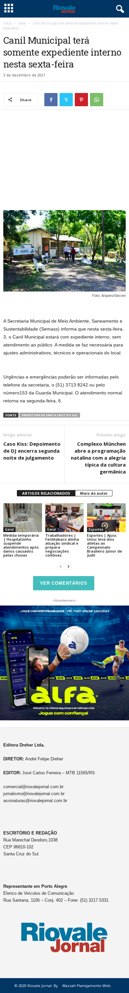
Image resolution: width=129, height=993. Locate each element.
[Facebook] (51, 99)
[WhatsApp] (96, 99)
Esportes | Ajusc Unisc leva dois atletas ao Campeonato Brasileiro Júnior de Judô (104, 545)
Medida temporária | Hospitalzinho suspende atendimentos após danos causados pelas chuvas (21, 545)
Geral (22, 23)
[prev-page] (60, 566)
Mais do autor (94, 493)
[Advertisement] (64, 161)
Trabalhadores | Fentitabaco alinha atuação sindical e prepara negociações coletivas (62, 545)
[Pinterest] (81, 99)
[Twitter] (66, 99)
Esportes (96, 529)
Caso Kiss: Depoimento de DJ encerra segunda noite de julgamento (32, 450)
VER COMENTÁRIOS (63, 583)
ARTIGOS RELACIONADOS (46, 493)
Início (7, 23)
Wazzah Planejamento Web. (86, 985)
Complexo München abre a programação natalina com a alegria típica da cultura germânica (98, 457)
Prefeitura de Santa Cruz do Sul (50, 415)
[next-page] (68, 566)
